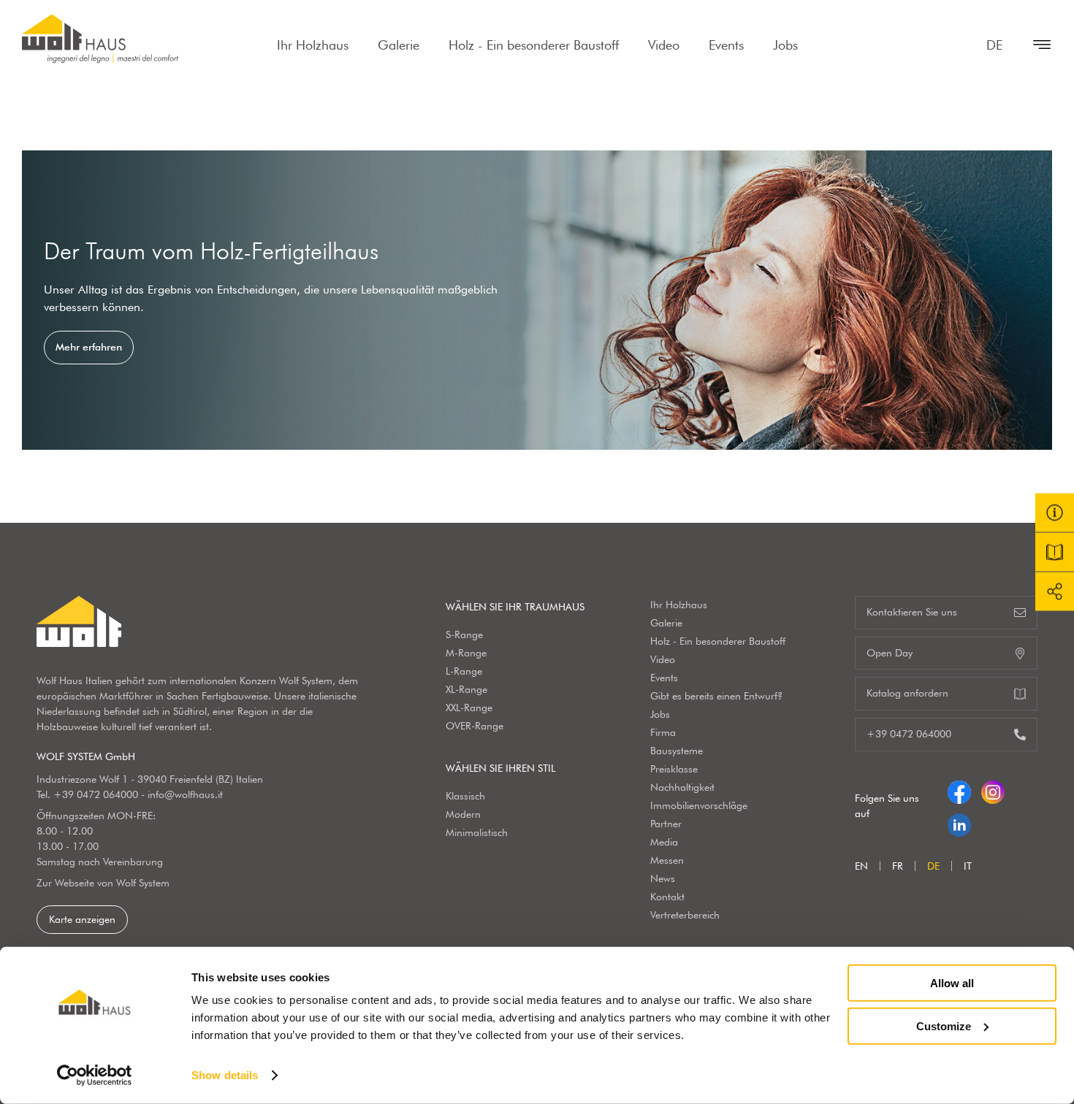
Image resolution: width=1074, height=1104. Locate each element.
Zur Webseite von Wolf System (103, 883)
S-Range (464, 634)
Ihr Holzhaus (313, 45)
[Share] (1054, 591)
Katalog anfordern (907, 693)
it (968, 866)
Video (663, 45)
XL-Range (466, 689)
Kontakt (667, 896)
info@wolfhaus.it (185, 794)
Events (726, 45)
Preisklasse (674, 769)
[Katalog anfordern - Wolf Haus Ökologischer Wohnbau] (1054, 552)
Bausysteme (676, 750)
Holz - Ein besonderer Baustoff (534, 45)
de (994, 45)
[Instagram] (993, 789)
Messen (667, 860)
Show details (224, 1075)
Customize (943, 1025)
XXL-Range (469, 707)
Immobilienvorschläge (698, 805)
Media (664, 842)
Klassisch (465, 796)
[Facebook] (959, 789)
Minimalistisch (477, 832)
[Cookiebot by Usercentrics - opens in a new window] (95, 1075)
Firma (663, 732)
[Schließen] (1034, 44)
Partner (666, 823)
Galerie (398, 45)
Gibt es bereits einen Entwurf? (716, 696)
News (662, 878)
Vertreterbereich (685, 915)
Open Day (890, 653)
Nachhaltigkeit (682, 787)
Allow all (952, 983)
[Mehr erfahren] (537, 300)
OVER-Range (474, 726)
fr (897, 866)
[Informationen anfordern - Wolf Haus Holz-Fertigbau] (1054, 513)
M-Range (466, 653)
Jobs (785, 45)
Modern (463, 814)
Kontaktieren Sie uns (912, 612)
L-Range (464, 671)
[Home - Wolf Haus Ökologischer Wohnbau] (100, 39)
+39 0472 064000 (95, 794)
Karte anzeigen (82, 919)
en (861, 866)
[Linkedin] (959, 822)
